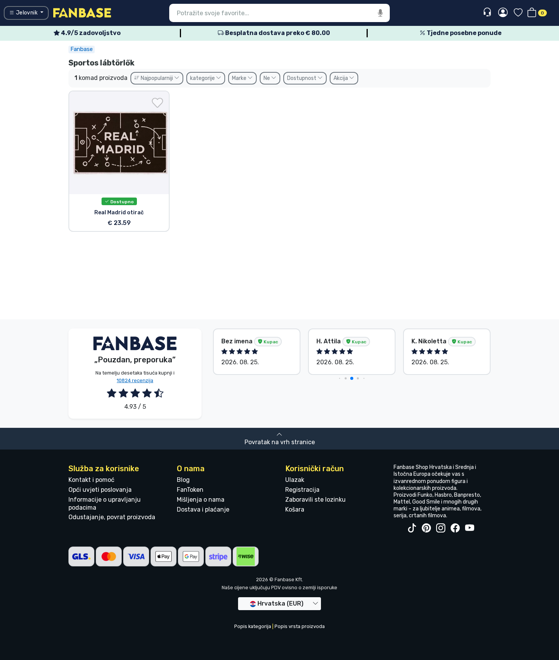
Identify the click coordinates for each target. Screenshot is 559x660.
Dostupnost (302, 78)
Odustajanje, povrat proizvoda (111, 517)
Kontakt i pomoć (91, 479)
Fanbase (81, 49)
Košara (294, 509)
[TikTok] (411, 528)
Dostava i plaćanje (203, 509)
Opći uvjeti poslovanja (100, 489)
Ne (267, 78)
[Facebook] (455, 528)
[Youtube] (469, 528)
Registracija (302, 489)
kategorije (203, 78)
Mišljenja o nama (200, 499)
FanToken (190, 489)
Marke (240, 78)
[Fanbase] (82, 12)
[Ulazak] (503, 13)
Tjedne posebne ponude (464, 33)
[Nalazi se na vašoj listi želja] (157, 102)
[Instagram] (440, 528)
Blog (183, 479)
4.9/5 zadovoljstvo (90, 33)
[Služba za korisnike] (488, 12)
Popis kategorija (252, 626)
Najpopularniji (157, 78)
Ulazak (294, 479)
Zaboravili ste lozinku (315, 499)
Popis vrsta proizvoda (300, 626)
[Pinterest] (426, 528)
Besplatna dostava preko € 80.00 (277, 33)
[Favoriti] (518, 13)
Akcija (341, 78)
